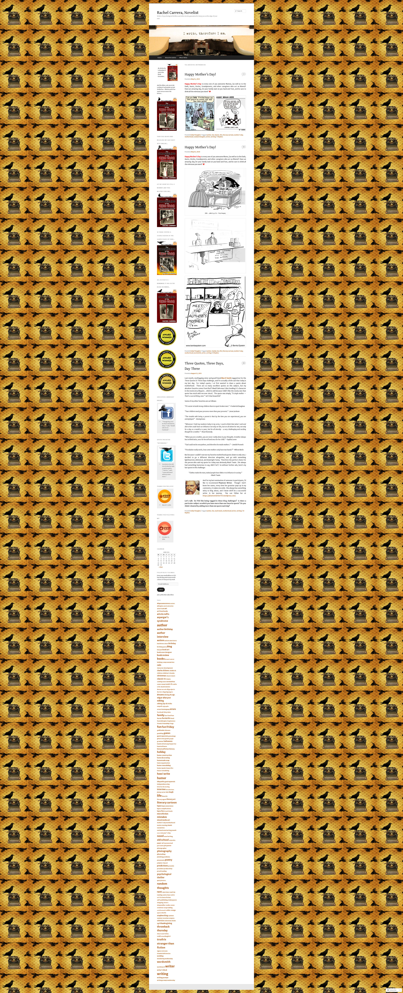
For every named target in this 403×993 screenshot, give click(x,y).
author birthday (165, 629)
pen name (160, 845)
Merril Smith (226, 378)
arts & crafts (163, 614)
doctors (159, 692)
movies (159, 825)
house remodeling (163, 770)
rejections (165, 892)
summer (171, 915)
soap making (168, 908)
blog (169, 646)
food (172, 718)
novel (160, 836)
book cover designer (164, 652)
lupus (159, 806)
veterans (164, 951)
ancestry (170, 606)
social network (161, 910)
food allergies (162, 721)
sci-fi (159, 897)
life (221, 135)
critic (159, 687)
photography (164, 851)
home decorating (163, 758)
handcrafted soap (163, 744)
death (163, 687)
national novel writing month (166, 830)
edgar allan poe (164, 698)
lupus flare (161, 811)
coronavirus (170, 682)
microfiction (162, 814)
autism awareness (170, 640)
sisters (166, 902)
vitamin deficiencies (164, 953)
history (172, 749)
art (166, 609)
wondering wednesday (165, 959)
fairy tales (167, 712)
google (171, 738)
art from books (162, 611)
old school (163, 839)
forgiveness (171, 721)
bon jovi (159, 650)
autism (160, 640)
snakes (168, 905)
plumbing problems (163, 857)
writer (208, 137)
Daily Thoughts (196, 135)
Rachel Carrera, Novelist (178, 12)
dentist (167, 687)
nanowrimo (161, 828)
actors (172, 603)
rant (159, 891)
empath (159, 706)
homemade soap (163, 760)
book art (165, 650)
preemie (171, 866)
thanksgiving (166, 923)
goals (167, 739)
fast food (168, 715)
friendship (165, 723)
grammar (160, 741)
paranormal (169, 843)
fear (172, 715)
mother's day (238, 135)
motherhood (189, 137)
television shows (170, 920)
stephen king (162, 915)
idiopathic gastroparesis (166, 782)
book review (163, 655)
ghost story (161, 738)
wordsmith (197, 353)
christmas (161, 676)
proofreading (162, 871)
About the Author (170, 58)
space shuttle (161, 913)
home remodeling (164, 765)
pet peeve (167, 846)
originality (172, 840)
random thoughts (199, 137)
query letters (161, 880)
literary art (171, 799)
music (170, 825)
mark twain (218, 511)
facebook (160, 712)
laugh (171, 792)
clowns (168, 679)
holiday (161, 752)
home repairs (161, 768)
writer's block (162, 970)
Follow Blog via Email (166, 572)
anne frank (160, 608)
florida (159, 718)
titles (167, 934)
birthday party (162, 647)
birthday (172, 643)
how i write (163, 773)
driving (167, 695)
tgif (158, 923)
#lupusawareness (163, 603)
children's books (169, 673)
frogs (172, 723)
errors (173, 709)
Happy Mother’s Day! (200, 74)
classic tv (161, 679)
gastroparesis (162, 736)
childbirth (172, 670)
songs (173, 910)
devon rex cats (162, 689)
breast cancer (169, 659)
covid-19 (169, 684)
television (160, 921)
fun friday (168, 726)
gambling (160, 733)
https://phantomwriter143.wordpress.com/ (219, 496)
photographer (162, 848)
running (159, 895)
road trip (172, 892)
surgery (171, 918)
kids (167, 792)
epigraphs (166, 706)
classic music (170, 676)
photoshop (161, 854)
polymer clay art (162, 863)
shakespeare (172, 900)
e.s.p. (172, 694)
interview (161, 789)
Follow (161, 589)
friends (159, 723)
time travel (160, 934)
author (209, 135)
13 (243, 147)
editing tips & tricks (164, 704)
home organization (163, 763)
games (167, 733)
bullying (159, 662)
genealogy (172, 736)
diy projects (171, 689)
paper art (160, 843)
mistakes (162, 817)
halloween (168, 741)
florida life (166, 718)
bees (166, 643)
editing (160, 701)
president (160, 868)
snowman (160, 907)
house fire (169, 768)
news (158, 833)
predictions (162, 865)
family (214, 351)
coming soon (161, 682)
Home (160, 58)
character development (165, 668)
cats (159, 665)
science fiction (166, 897)
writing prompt (162, 978)
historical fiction (163, 749)
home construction (164, 755)
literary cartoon (228, 135)
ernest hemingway (163, 709)
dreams (160, 695)
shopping (160, 902)
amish (165, 606)
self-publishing (162, 900)
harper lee (172, 744)
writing (213, 137)
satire (173, 895)
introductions (170, 789)
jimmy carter (161, 792)
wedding (160, 956)
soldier (168, 910)
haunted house (162, 746)
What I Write (183, 58)
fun (213, 135)
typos (159, 951)
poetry (168, 859)
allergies (160, 606)
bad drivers (161, 643)
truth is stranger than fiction (165, 943)
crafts (174, 684)
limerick (164, 796)
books (161, 658)
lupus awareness (167, 806)
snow (173, 905)
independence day (163, 784)
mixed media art (163, 820)
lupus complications (164, 808)
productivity (168, 868)
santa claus (166, 895)
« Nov (161, 567)
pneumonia (161, 860)
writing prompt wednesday (166, 980)
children (160, 673)
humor (217, 135)
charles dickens (163, 671)
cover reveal (161, 684)
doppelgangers (168, 692)
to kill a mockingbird (163, 936)
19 (244, 363)
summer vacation (163, 918)
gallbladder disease (163, 730)
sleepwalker (161, 905)
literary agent (161, 799)
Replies (220, 137)
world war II (161, 967)
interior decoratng (163, 787)
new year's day (165, 833)
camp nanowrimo (168, 662)
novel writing (168, 836)
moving (164, 825)
